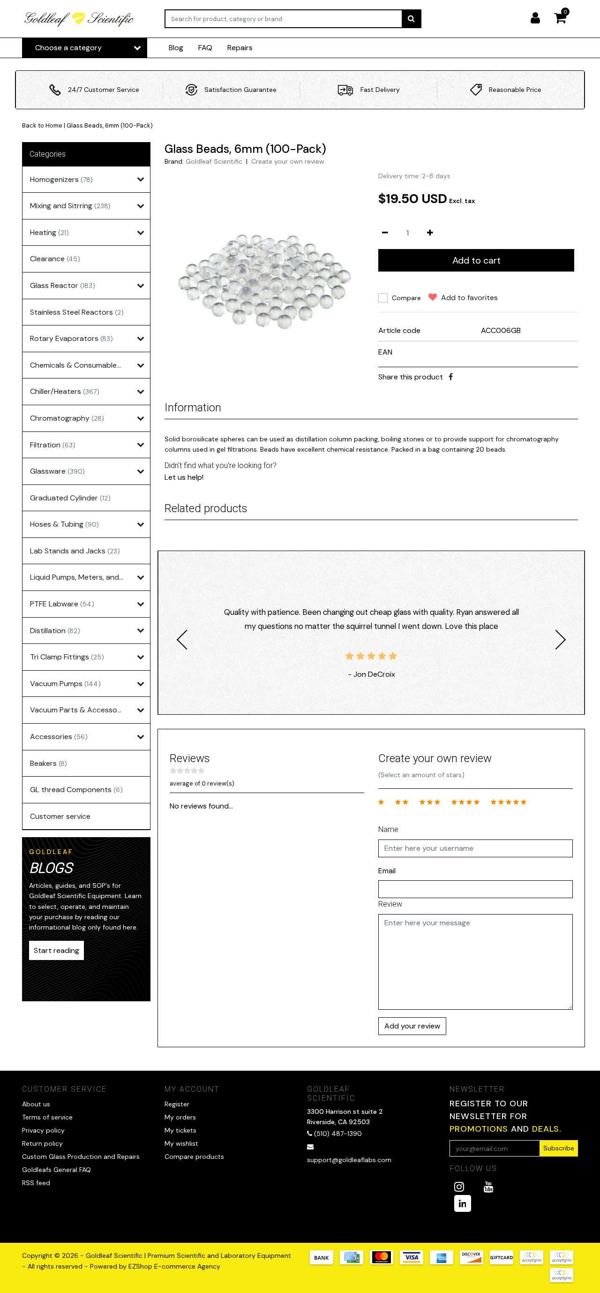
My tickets (180, 1130)
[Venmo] (564, 1280)
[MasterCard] (385, 1262)
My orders (180, 1117)
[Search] (411, 18)
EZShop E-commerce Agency (174, 1266)
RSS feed (36, 1183)
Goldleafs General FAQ (56, 1169)
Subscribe (558, 1148)
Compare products (194, 1156)
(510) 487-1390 (337, 1133)
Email (387, 871)
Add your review (412, 1026)
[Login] (539, 18)
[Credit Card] (355, 1262)
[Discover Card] (475, 1262)
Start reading (56, 950)
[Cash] (505, 1262)
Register (177, 1104)
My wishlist (181, 1143)
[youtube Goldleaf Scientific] (488, 1186)
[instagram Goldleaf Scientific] (459, 1186)
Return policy (42, 1143)
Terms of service (47, 1117)
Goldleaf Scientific (214, 161)
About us (36, 1104)
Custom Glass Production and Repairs (81, 1156)
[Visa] (415, 1262)
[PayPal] (535, 1262)
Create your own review (287, 161)
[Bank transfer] (325, 1262)
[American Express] (445, 1262)
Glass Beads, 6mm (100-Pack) (110, 125)
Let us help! (184, 477)
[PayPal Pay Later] (564, 1262)
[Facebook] (451, 377)
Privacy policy (43, 1130)
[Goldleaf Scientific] (79, 19)
